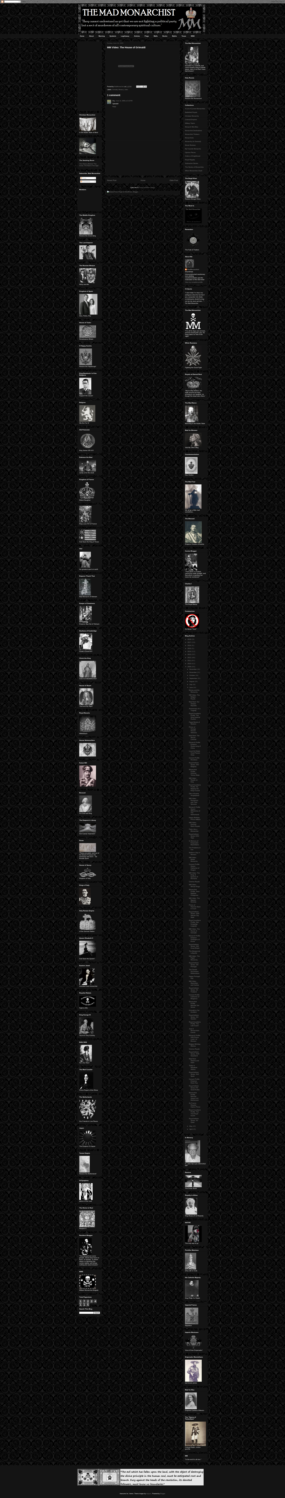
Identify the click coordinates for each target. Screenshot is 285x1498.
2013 (189, 654)
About (91, 36)
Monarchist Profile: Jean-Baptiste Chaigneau (194, 892)
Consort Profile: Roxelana (194, 759)
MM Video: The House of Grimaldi (194, 931)
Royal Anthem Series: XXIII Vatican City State (194, 914)
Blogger (162, 1493)
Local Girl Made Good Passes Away (194, 753)
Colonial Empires (191, 119)
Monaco (121, 89)
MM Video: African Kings (194, 885)
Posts (84, 178)
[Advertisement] (142, 157)
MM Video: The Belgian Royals (194, 697)
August (192, 681)
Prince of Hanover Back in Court (195, 907)
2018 (189, 639)
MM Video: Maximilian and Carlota (194, 983)
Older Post (174, 180)
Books (164, 36)
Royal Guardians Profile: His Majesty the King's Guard (195, 787)
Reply (114, 106)
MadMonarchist (193, 269)
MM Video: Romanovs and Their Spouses (193, 801)
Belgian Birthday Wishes (194, 1045)
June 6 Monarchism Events (194, 1030)
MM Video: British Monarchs (193, 859)
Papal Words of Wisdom (194, 723)
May (113, 101)
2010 (189, 663)
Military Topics (190, 123)
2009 (189, 667)
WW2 (193, 36)
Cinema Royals (194, 881)
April (191, 1129)
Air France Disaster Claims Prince (194, 1105)
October (192, 675)
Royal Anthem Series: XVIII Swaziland (194, 1054)
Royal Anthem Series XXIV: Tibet (194, 836)
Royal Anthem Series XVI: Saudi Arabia (194, 1088)
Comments (86, 181)
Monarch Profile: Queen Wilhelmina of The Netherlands (195, 810)
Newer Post (111, 180)
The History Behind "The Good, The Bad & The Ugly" (89, 165)
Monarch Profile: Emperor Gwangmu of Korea (195, 938)
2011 (189, 660)
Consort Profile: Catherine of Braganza (194, 996)
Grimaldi (115, 89)
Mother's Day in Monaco (194, 853)
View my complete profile (194, 282)
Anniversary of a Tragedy (194, 709)
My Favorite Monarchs (193, 149)
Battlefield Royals (191, 112)
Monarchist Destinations (193, 130)
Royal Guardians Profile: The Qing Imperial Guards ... (195, 716)
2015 (189, 648)
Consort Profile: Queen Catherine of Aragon (194, 867)
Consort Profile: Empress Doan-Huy (194, 1081)
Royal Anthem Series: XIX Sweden (194, 1017)
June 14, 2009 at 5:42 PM (124, 101)
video (126, 89)
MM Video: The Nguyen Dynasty (194, 900)
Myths (174, 36)
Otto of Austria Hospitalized (194, 794)
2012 (189, 657)
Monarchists (189, 138)
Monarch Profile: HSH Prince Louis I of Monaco (195, 1038)
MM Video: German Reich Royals (194, 824)
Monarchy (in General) (193, 141)
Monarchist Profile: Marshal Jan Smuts (194, 1004)
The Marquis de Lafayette (194, 952)
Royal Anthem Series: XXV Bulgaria (194, 764)
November (193, 672)
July (191, 684)
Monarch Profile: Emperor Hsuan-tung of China (195, 745)
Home (82, 36)
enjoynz (148, 1493)
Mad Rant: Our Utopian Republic (194, 703)
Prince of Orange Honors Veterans (193, 729)
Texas (184, 36)
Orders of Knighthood (192, 156)
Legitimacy (125, 36)
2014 (189, 651)
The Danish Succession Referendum (194, 971)
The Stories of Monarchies (194, 167)
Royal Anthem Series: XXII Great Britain (194, 946)
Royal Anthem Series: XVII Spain (194, 1074)
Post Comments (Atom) (147, 187)
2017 (189, 642)
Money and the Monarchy (194, 691)
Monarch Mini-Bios (191, 127)
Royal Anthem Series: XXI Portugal (194, 964)
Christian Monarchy (192, 116)
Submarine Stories (191, 163)
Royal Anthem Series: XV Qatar (194, 1120)
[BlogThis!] (139, 87)
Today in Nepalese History (193, 1067)
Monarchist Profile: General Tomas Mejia (194, 772)
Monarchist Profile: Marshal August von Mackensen (194, 1096)
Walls (156, 36)
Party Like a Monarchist (193, 830)
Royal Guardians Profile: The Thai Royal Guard (195, 1112)
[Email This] (137, 87)
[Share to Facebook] (143, 87)
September (193, 678)
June (191, 687)
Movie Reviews (190, 145)
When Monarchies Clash (193, 171)
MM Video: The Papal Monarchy (194, 958)
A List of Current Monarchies (195, 109)
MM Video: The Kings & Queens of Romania (194, 875)
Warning (102, 36)
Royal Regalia (190, 160)
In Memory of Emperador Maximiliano (194, 843)
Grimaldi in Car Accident (194, 1011)
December (193, 669)
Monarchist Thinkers (192, 134)
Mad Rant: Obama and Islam (194, 1060)
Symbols (113, 36)
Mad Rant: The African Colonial (194, 737)
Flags (147, 36)
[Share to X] (141, 87)
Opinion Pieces (190, 152)
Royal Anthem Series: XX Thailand (194, 990)
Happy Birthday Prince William (195, 818)
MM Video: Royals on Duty (193, 780)
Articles (137, 36)
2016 (189, 645)
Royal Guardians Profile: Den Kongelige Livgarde (195, 923)
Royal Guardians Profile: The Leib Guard (195, 1024)
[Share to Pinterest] (146, 87)
